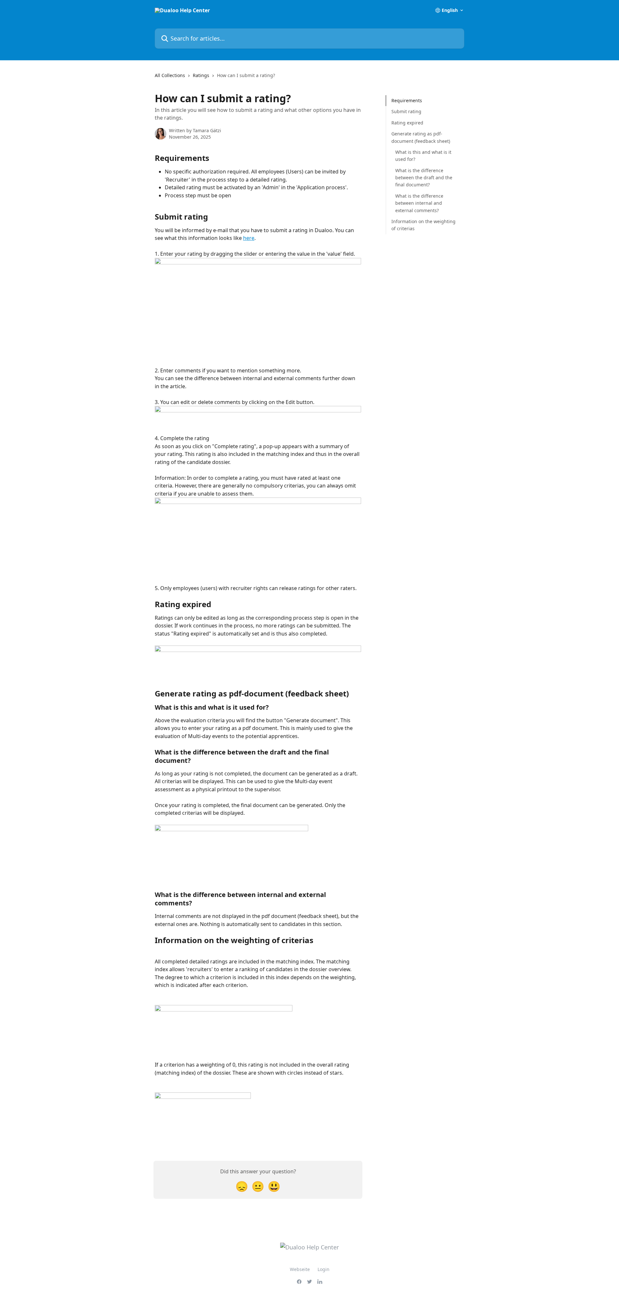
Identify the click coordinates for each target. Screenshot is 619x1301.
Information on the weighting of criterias (423, 225)
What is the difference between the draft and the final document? (423, 177)
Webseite (300, 1269)
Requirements (406, 100)
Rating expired (407, 123)
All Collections (170, 75)
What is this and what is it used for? (423, 155)
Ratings (201, 75)
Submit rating (406, 111)
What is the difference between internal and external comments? (419, 203)
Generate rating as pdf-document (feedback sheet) (420, 137)
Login (323, 1269)
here (248, 237)
